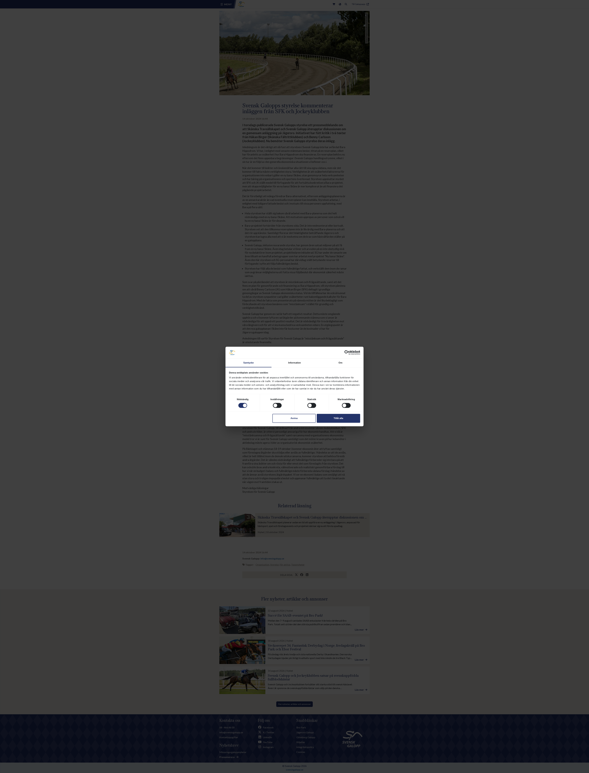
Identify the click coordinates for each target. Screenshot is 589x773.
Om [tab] (340, 362)
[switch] (277, 405)
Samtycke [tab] (248, 362)
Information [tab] (294, 362)
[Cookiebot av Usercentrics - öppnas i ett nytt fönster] (346, 352)
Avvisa (294, 418)
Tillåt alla (338, 418)
